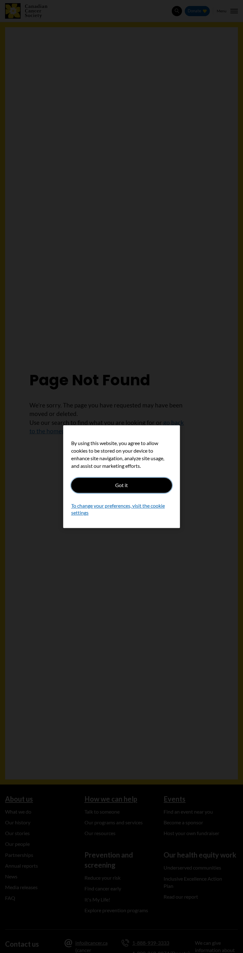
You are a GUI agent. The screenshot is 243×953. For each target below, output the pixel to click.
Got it (121, 485)
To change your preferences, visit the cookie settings (118, 509)
